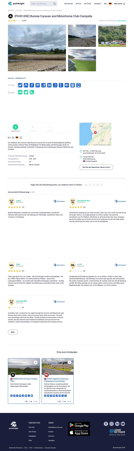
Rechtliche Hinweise (15, 448)
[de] (110, 3)
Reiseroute (15, 131)
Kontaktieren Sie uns (55, 427)
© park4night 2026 (119, 447)
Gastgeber (97, 3)
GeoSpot (51, 440)
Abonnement (68, 3)
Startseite (11, 10)
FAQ (105, 3)
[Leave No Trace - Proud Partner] (117, 432)
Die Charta (87, 3)
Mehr (13, 332)
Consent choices (50, 448)
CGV (30, 448)
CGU (25, 448)
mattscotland (122, 20)
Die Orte (78, 3)
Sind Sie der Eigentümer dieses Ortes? (96, 167)
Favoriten (33, 131)
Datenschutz (39, 448)
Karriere (51, 436)
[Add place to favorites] (35, 362)
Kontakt (50, 131)
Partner (50, 432)
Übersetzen (61, 201)
